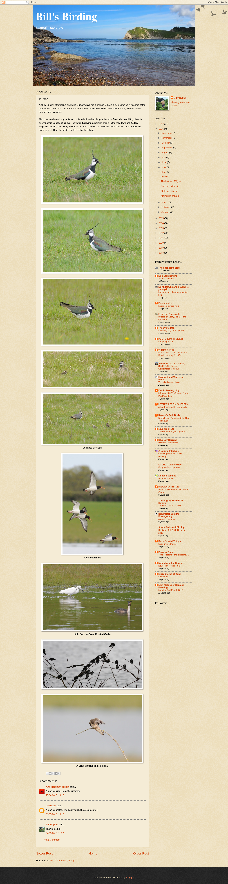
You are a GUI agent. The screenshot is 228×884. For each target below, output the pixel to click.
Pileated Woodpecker (168, 442)
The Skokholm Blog (169, 268)
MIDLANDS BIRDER (169, 486)
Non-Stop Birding (167, 276)
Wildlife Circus (166, 350)
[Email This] (47, 773)
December (167, 133)
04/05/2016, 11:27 (55, 833)
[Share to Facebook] (56, 773)
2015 (161, 218)
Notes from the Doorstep (171, 563)
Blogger (130, 877)
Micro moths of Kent (169, 574)
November (167, 138)
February (166, 207)
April (164, 172)
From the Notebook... (169, 314)
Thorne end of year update (171, 431)
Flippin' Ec (163, 576)
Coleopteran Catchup (168, 368)
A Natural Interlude (168, 451)
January (165, 212)
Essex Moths (165, 303)
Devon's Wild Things (169, 541)
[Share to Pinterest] (58, 773)
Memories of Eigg (170, 196)
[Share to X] (53, 773)
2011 (161, 238)
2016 (161, 129)
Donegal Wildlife (167, 475)
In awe (164, 176)
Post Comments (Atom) (62, 860)
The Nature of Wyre (171, 181)
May (164, 167)
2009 (161, 248)
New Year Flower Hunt (169, 565)
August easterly (166, 278)
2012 (161, 233)
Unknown (51, 805)
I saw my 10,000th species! (171, 330)
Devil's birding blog (168, 390)
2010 (161, 243)
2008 (161, 253)
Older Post (141, 853)
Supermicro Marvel (167, 544)
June (164, 162)
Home (93, 853)
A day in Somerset (167, 519)
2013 (161, 228)
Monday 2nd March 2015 (170, 590)
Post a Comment (51, 840)
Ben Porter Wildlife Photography (168, 515)
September (167, 147)
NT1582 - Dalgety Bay (169, 464)
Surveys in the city (170, 186)
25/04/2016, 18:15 (55, 795)
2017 (161, 124)
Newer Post (44, 853)
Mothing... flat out (169, 191)
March (165, 202)
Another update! (166, 478)
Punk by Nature (166, 552)
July (163, 157)
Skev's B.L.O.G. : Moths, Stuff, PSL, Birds (171, 364)
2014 (161, 223)
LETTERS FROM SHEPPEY (173, 404)
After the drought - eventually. (172, 407)
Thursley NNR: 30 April (169, 505)
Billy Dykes (52, 824)
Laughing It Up (165, 341)
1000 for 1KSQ (166, 429)
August (165, 152)
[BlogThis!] (50, 773)
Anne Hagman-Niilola (57, 787)
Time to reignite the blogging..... (173, 554)
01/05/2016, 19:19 (55, 814)
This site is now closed (169, 382)
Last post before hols (168, 306)
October (165, 143)
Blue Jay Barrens (167, 440)
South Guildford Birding (171, 527)
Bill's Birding (66, 16)
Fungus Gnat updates (169, 467)
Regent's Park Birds (169, 415)
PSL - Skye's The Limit (170, 339)
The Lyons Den (166, 328)
